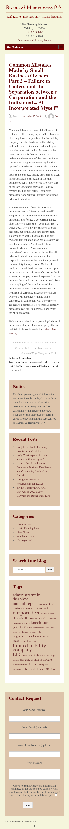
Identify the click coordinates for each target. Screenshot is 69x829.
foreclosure (40, 622)
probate (47, 659)
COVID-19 (44, 613)
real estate (31, 664)
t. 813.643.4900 (34, 32)
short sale (30, 669)
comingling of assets (24, 361)
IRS (39, 632)
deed (52, 613)
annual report (25, 603)
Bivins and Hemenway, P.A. (24, 821)
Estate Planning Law (28, 528)
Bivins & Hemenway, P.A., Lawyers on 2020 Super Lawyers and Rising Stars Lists (33, 491)
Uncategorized (24, 540)
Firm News (23, 532)
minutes (16, 659)
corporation (53, 361)
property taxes (19, 664)
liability (23, 641)
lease (16, 641)
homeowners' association (43, 627)
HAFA (30, 627)
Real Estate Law (25, 536)
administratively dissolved (26, 597)
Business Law (24, 357)
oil (32, 659)
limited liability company (20, 365)
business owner (22, 608)
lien (29, 641)
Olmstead (38, 659)
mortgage (25, 659)
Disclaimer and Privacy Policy (34, 40)
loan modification (31, 655)
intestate (32, 632)
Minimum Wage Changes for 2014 (38, 353)
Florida (27, 623)
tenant (40, 669)
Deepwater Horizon (23, 618)
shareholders (18, 669)
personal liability (39, 365)
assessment (44, 604)
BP (52, 604)
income (25, 632)
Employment (18, 623)
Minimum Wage (48, 655)
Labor (36, 636)
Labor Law (45, 636)
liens (34, 641)
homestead (17, 632)
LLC (17, 654)
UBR (48, 669)
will (54, 669)
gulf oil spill (19, 627)
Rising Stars (44, 664)
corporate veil (40, 361)
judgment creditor (22, 636)
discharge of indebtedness (45, 618)
